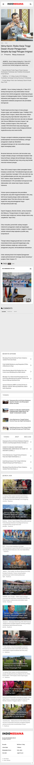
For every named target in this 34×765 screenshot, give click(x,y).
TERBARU (6, 395)
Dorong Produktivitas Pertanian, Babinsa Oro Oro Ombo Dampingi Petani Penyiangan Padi (16, 666)
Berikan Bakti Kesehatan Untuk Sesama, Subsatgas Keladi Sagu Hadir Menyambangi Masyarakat (15, 615)
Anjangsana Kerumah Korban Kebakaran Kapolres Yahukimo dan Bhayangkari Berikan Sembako (20, 402)
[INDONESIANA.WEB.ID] (15, 4)
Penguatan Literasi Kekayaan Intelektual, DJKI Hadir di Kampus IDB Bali (16, 299)
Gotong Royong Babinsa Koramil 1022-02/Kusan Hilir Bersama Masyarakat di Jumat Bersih (16, 714)
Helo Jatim (19, 750)
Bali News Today (21, 744)
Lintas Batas (5, 747)
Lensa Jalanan (7, 760)
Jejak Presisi (20, 753)
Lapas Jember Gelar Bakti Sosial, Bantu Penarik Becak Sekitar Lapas (16, 284)
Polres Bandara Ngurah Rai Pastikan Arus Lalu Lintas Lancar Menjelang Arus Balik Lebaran (16, 515)
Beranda (4, 744)
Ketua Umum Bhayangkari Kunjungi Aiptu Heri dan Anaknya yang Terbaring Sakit (16, 691)
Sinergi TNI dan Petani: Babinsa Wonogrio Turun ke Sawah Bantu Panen (16, 489)
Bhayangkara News (6, 750)
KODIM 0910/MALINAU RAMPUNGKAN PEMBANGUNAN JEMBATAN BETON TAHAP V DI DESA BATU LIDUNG (19, 411)
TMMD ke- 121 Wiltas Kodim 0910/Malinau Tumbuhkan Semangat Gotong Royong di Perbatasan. (16, 77)
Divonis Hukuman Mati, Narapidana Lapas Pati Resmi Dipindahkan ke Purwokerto (16, 540)
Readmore (10, 501)
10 (5, 709)
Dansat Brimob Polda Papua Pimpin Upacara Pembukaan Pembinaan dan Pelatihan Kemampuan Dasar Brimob (15, 71)
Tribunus (19, 747)
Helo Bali (4, 753)
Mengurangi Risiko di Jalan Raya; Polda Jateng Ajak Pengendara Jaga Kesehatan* (16, 640)
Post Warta (6, 758)
